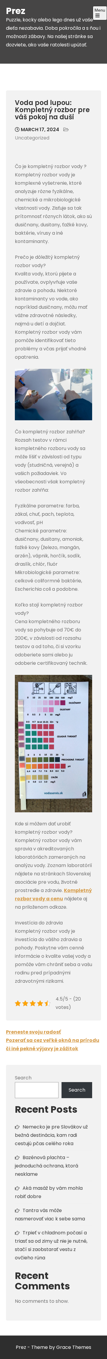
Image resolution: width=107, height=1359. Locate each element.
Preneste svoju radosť (33, 1032)
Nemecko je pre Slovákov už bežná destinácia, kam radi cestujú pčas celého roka (51, 1135)
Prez (15, 10)
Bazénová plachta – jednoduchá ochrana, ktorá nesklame (46, 1166)
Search (23, 1077)
